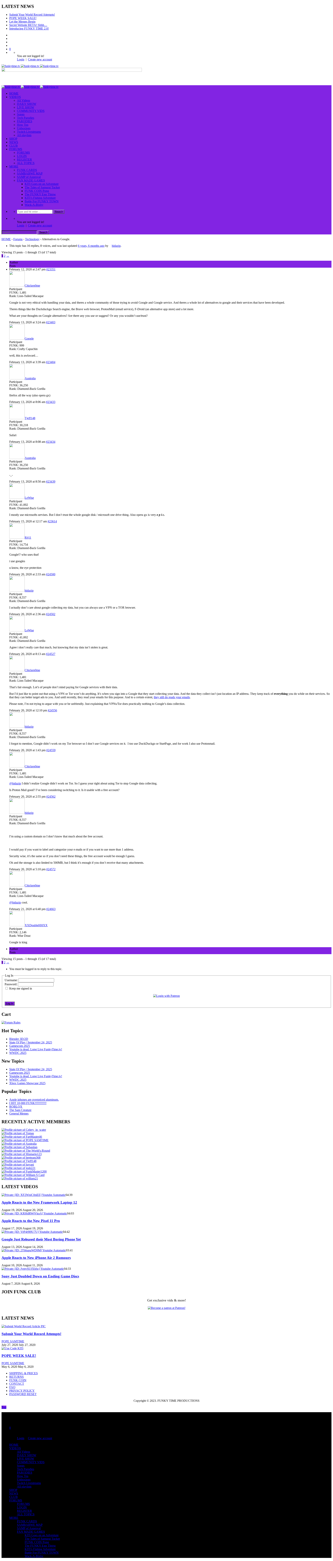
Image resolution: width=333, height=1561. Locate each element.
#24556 (52, 710)
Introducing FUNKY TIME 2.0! (29, 28)
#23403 (50, 322)
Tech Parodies (25, 117)
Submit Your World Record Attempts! (32, 14)
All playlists (24, 135)
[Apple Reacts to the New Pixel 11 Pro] (34, 1213)
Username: (11, 980)
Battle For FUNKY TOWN (42, 201)
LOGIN (22, 156)
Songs (20, 114)
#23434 (50, 441)
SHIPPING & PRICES (23, 1373)
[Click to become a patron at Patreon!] (166, 1308)
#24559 (51, 750)
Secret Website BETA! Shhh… (28, 25)
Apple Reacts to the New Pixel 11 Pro (31, 1221)
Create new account (40, 59)
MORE (13, 166)
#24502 (50, 614)
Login (20, 59)
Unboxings (23, 128)
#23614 (52, 521)
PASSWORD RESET (23, 1394)
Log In (9, 1003)
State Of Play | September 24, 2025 (30, 1042)
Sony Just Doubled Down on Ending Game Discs (40, 1276)
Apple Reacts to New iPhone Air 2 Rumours (36, 1258)
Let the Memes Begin (22, 21)
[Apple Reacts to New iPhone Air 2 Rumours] (34, 1250)
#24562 (51, 796)
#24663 (51, 909)
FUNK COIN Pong (37, 190)
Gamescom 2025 (19, 1045)
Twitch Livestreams (29, 131)
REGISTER (24, 159)
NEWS (13, 142)
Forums (18, 239)
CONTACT (16, 1383)
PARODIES (24, 121)
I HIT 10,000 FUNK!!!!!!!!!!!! (27, 1103)
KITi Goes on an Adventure (42, 184)
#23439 (50, 481)
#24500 (50, 574)
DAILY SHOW (26, 104)
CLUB (13, 145)
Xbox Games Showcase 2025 (27, 1083)
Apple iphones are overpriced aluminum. (34, 1099)
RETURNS (16, 1376)
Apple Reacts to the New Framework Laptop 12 (39, 1202)
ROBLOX (15, 1106)
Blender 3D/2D (18, 1039)
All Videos (23, 100)
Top (4, 1407)
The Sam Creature (20, 1110)
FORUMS (15, 149)
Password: (11, 984)
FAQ (12, 1387)
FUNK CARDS (27, 170)
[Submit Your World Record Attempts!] (24, 1326)
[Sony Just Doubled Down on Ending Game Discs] (33, 1268)
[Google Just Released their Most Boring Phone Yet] (32, 1231)
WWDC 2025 (17, 1052)
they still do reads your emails (172, 697)
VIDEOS (15, 97)
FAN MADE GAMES (31, 180)
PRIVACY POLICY (22, 1390)
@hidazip (15, 783)
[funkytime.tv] (30, 66)
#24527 (50, 654)
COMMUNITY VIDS (31, 110)
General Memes (19, 1113)
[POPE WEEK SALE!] (12, 1348)
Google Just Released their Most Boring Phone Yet (41, 1239)
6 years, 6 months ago (91, 245)
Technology (32, 239)
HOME (13, 93)
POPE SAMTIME (13, 1341)
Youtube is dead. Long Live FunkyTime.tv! (35, 1049)
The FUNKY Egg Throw (40, 194)
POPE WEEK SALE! (22, 18)
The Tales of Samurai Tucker (42, 187)
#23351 (51, 269)
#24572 (51, 869)
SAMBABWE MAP (30, 173)
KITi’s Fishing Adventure (40, 197)
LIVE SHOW (25, 107)
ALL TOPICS (25, 163)
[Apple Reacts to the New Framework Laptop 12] (34, 1195)
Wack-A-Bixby (34, 204)
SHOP (13, 138)
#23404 (50, 362)
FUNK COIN (17, 1380)
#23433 (50, 402)
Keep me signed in (20, 988)
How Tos (22, 124)
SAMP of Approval (29, 177)
